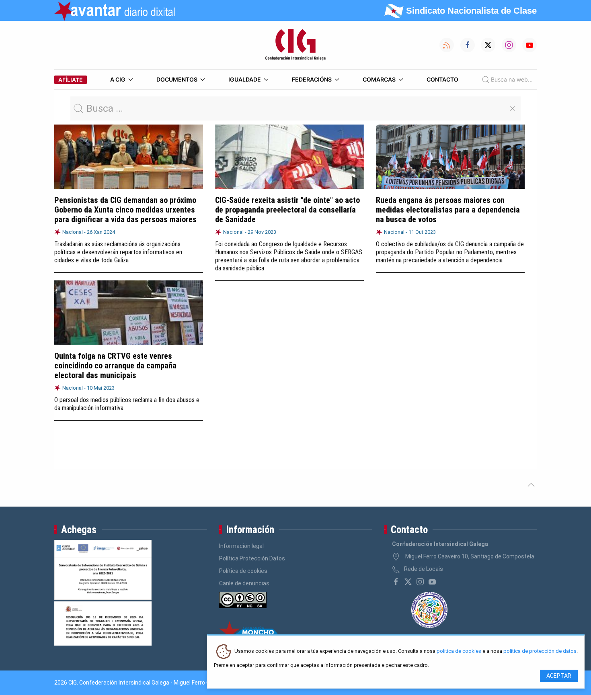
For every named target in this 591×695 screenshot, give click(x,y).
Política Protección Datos (252, 558)
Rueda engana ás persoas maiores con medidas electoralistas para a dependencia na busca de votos (448, 209)
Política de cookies (243, 571)
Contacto (442, 79)
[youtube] (432, 582)
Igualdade (244, 79)
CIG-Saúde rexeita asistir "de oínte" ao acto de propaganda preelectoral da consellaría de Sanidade (287, 209)
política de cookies (459, 651)
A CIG (117, 79)
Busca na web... (512, 79)
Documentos (176, 79)
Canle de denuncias (244, 583)
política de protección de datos (540, 651)
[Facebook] (396, 582)
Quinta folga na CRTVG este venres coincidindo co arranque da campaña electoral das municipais (115, 365)
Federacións (312, 79)
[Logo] (295, 45)
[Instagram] (420, 582)
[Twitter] (408, 582)
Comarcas (379, 79)
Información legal (241, 546)
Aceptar (558, 676)
